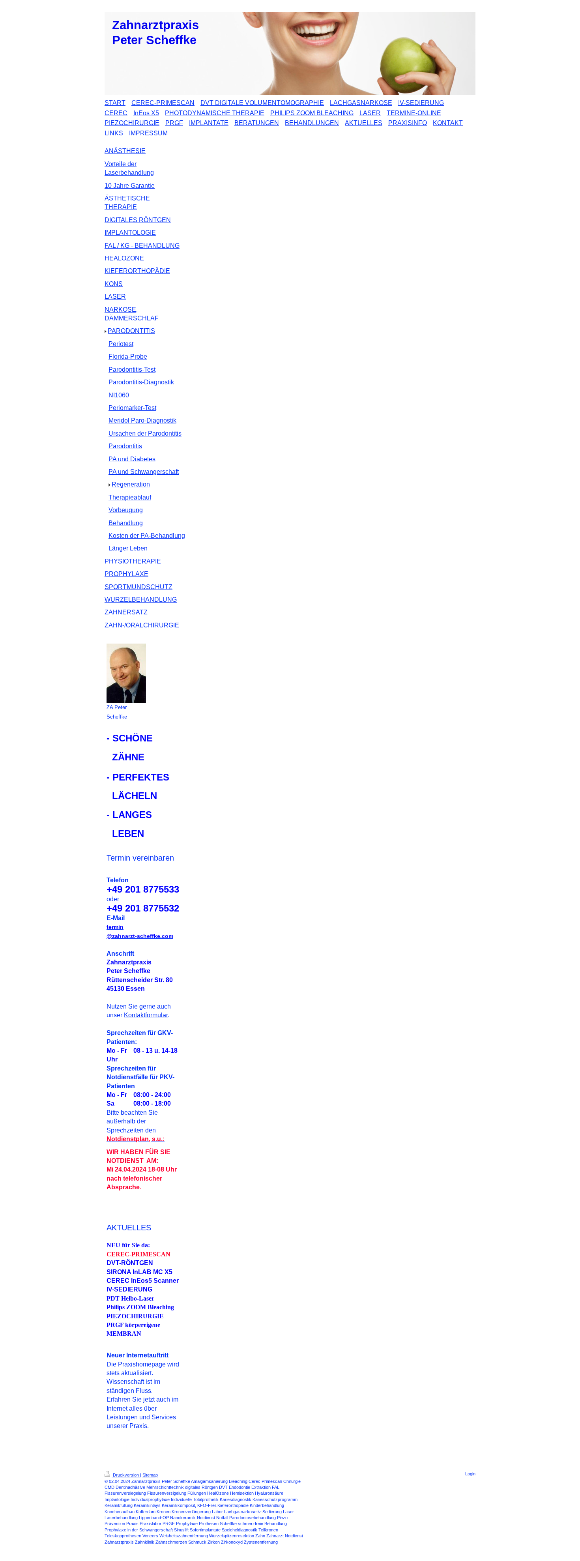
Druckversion (126, 1475)
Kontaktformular (146, 1015)
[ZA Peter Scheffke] (126, 673)
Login (470, 1473)
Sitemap (150, 1475)
